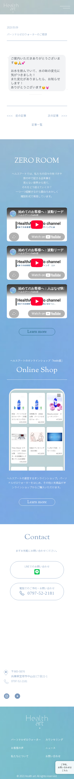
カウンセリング (54, 739)
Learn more (37, 332)
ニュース (50, 748)
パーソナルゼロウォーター (26, 739)
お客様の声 (17, 748)
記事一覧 (37, 124)
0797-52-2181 (19, 681)
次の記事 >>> (57, 115)
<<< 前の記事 (16, 115)
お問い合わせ (53, 756)
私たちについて (20, 756)
